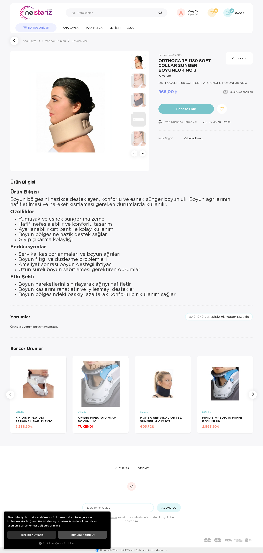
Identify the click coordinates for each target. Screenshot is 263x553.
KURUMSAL (122, 468)
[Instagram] (131, 486)
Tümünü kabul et (82, 535)
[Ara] (161, 12)
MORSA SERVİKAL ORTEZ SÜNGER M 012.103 (161, 419)
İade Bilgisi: (165, 138)
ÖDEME (143, 468)
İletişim (115, 28)
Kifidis (19, 412)
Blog (130, 28)
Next (143, 153)
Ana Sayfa (70, 28)
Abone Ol (168, 507)
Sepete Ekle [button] (186, 109)
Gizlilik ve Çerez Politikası (59, 543)
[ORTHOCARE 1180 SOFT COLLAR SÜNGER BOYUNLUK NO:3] (70, 111)
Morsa (144, 412)
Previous (134, 153)
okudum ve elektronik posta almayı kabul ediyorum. (134, 519)
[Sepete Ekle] (57, 429)
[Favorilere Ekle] (46, 429)
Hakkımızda (94, 28)
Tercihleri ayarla (32, 535)
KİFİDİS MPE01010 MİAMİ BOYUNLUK (98, 419)
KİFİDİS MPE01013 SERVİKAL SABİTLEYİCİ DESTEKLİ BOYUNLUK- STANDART (34, 419)
